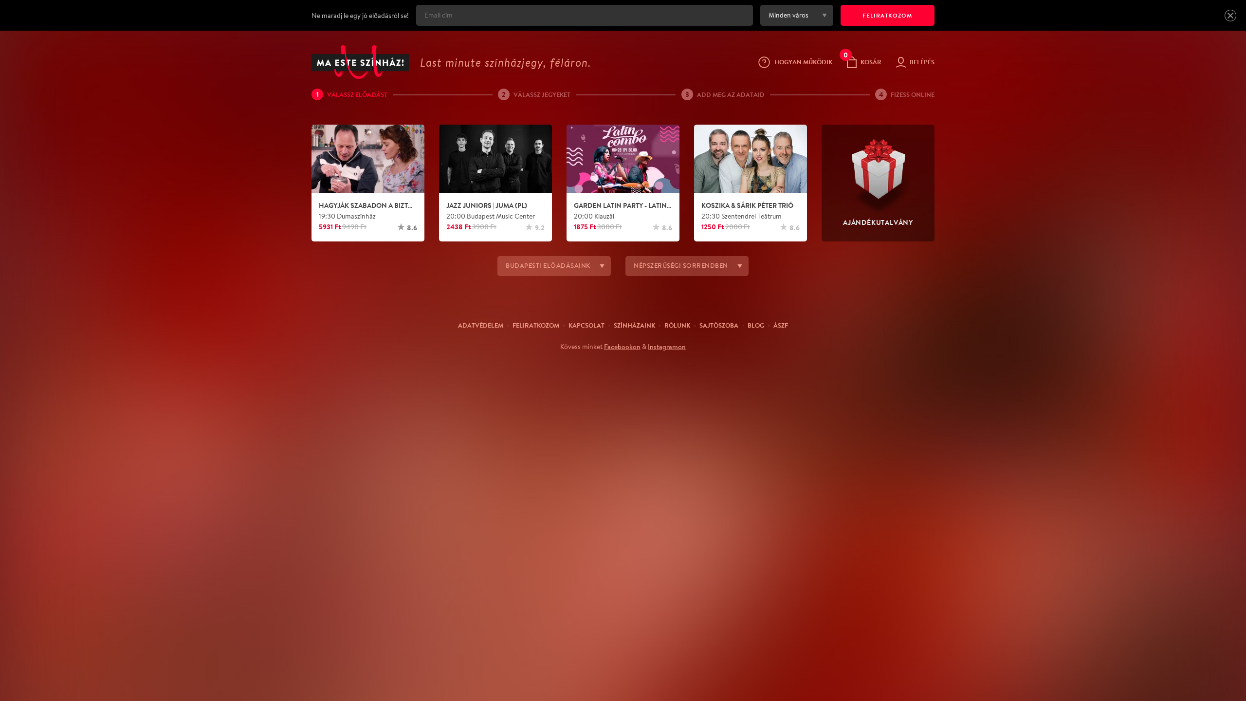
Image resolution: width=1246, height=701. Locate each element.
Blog (756, 325)
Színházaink (634, 325)
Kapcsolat (586, 325)
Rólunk (677, 325)
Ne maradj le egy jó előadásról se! (360, 15)
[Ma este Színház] (360, 62)
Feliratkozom (536, 325)
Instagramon (667, 346)
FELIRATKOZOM (887, 15)
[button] (1230, 15)
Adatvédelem (480, 325)
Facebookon (622, 346)
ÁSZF (780, 325)
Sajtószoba (718, 325)
